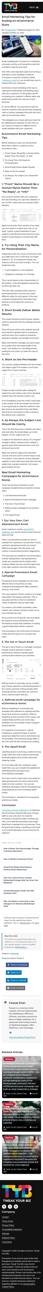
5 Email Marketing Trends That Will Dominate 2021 (19, 892)
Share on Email (17, 988)
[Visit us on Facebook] (4, 1206)
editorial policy (25, 923)
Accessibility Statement (12, 1229)
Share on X (15, 972)
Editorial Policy (8, 1238)
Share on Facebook (18, 965)
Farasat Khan (10, 30)
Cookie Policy (8, 1287)
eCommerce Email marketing (14, 810)
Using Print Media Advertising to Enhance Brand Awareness (18, 868)
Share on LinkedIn (18, 980)
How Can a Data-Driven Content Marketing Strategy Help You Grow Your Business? (21, 880)
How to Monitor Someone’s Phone (18, 859)
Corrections (7, 1242)
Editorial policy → (21, 947)
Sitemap (5, 1234)
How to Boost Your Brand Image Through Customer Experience (21, 849)
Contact (5, 1217)
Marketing (15, 954)
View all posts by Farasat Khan (22, 1037)
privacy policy (29, 1284)
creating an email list (10, 80)
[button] (32, 7)
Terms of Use (7, 1221)
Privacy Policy (8, 1225)
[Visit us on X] (10, 1206)
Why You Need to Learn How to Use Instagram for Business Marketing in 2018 (19, 903)
